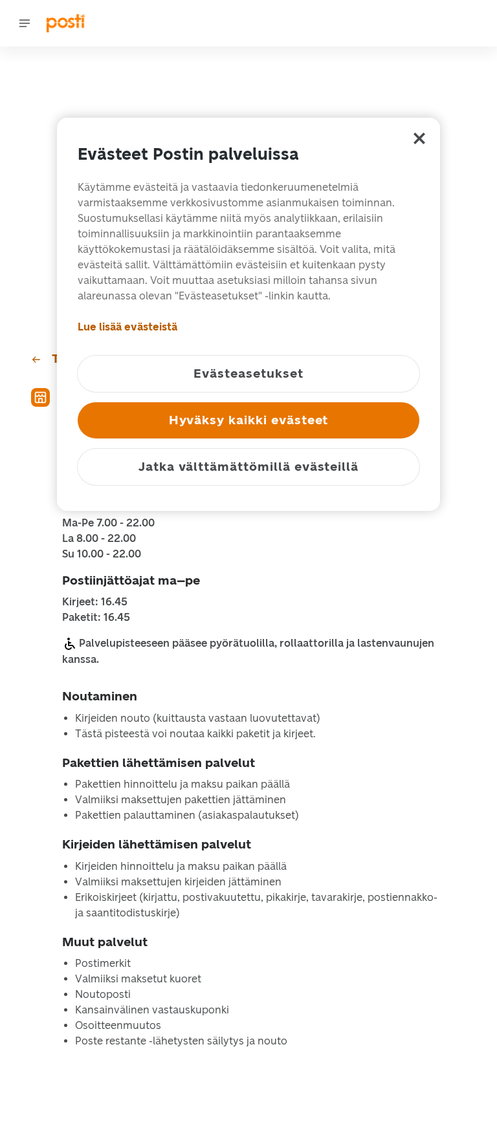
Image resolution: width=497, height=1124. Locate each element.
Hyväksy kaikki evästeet (249, 420)
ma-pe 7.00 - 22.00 (108, 523)
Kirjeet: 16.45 (94, 602)
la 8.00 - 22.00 (99, 539)
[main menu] (24, 23)
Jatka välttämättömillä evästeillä (248, 466)
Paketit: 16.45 (96, 617)
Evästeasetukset (248, 373)
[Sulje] (419, 138)
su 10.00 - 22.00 (101, 554)
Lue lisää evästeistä (127, 327)
